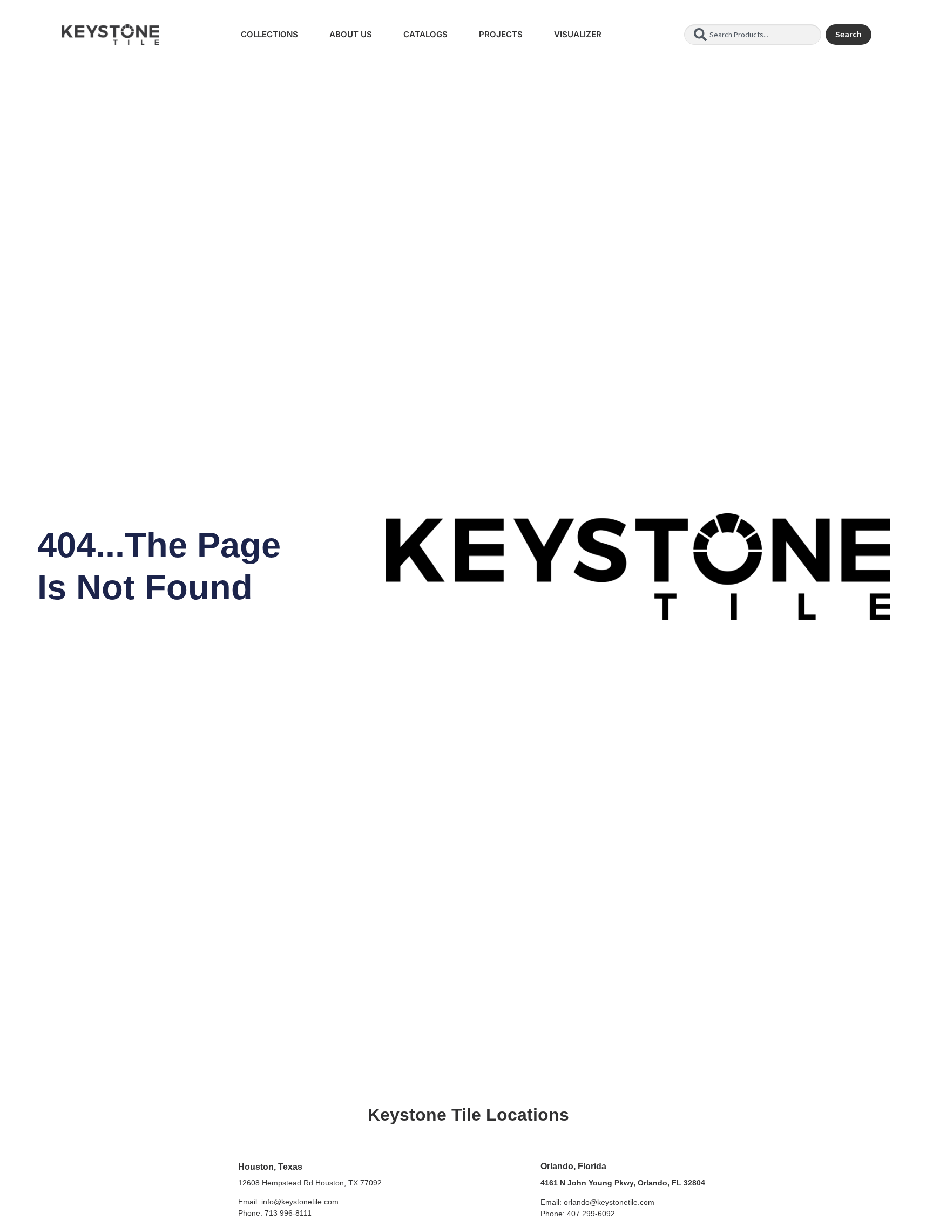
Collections (269, 34)
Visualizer (577, 34)
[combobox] (752, 34)
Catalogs (425, 34)
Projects (501, 34)
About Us (350, 34)
